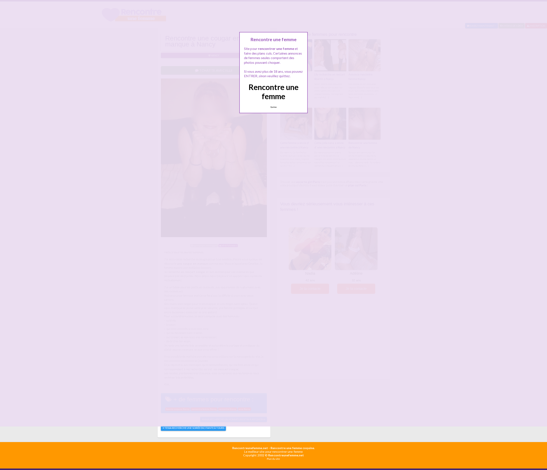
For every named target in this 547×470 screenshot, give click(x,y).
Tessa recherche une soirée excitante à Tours (194, 427)
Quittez (273, 107)
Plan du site (273, 458)
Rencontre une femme (273, 91)
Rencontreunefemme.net (250, 448)
